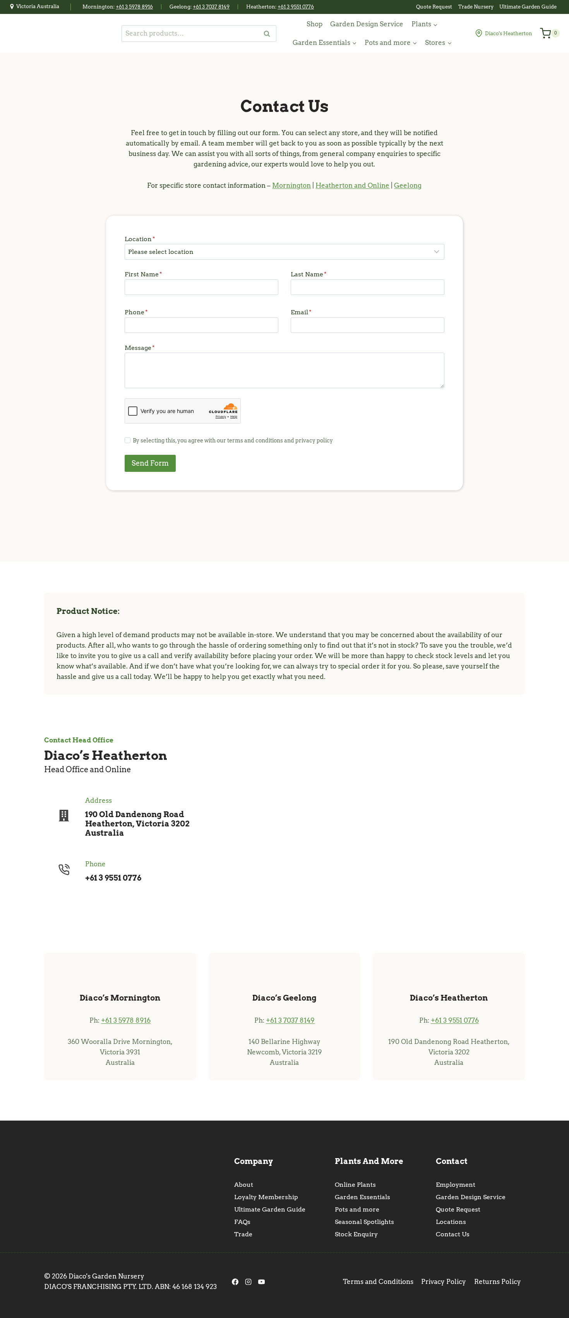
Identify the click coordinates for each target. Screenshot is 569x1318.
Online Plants (355, 1184)
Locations (451, 1221)
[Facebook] (235, 1281)
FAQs (242, 1221)
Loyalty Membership (266, 1197)
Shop (314, 24)
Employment (455, 1184)
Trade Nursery (476, 7)
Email (301, 312)
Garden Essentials (362, 1197)
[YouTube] (261, 1281)
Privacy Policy (443, 1281)
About (243, 1184)
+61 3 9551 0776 (296, 7)
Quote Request (434, 7)
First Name (143, 274)
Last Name (309, 274)
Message (140, 347)
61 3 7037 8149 (213, 7)
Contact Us (453, 1234)
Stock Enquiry (356, 1234)
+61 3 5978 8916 (134, 7)
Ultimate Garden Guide (528, 7)
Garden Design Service (366, 24)
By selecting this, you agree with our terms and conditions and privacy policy (233, 440)
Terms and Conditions (378, 1281)
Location (140, 239)
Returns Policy (497, 1281)
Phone (136, 312)
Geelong (408, 185)
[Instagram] (248, 1281)
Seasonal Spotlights (364, 1221)
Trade (243, 1234)
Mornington (291, 185)
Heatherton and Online (352, 185)
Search (269, 33)
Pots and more (357, 1209)
